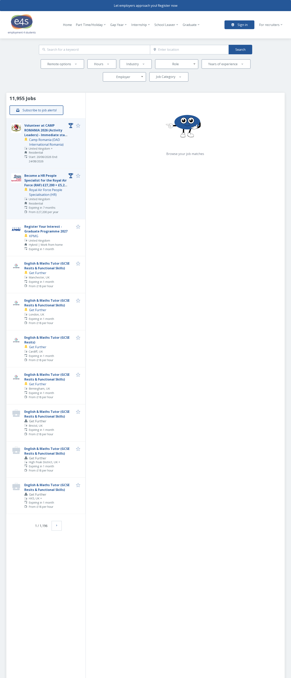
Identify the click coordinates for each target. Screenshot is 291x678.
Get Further (37, 273)
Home (67, 25)
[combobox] (94, 50)
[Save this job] (78, 126)
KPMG (33, 236)
